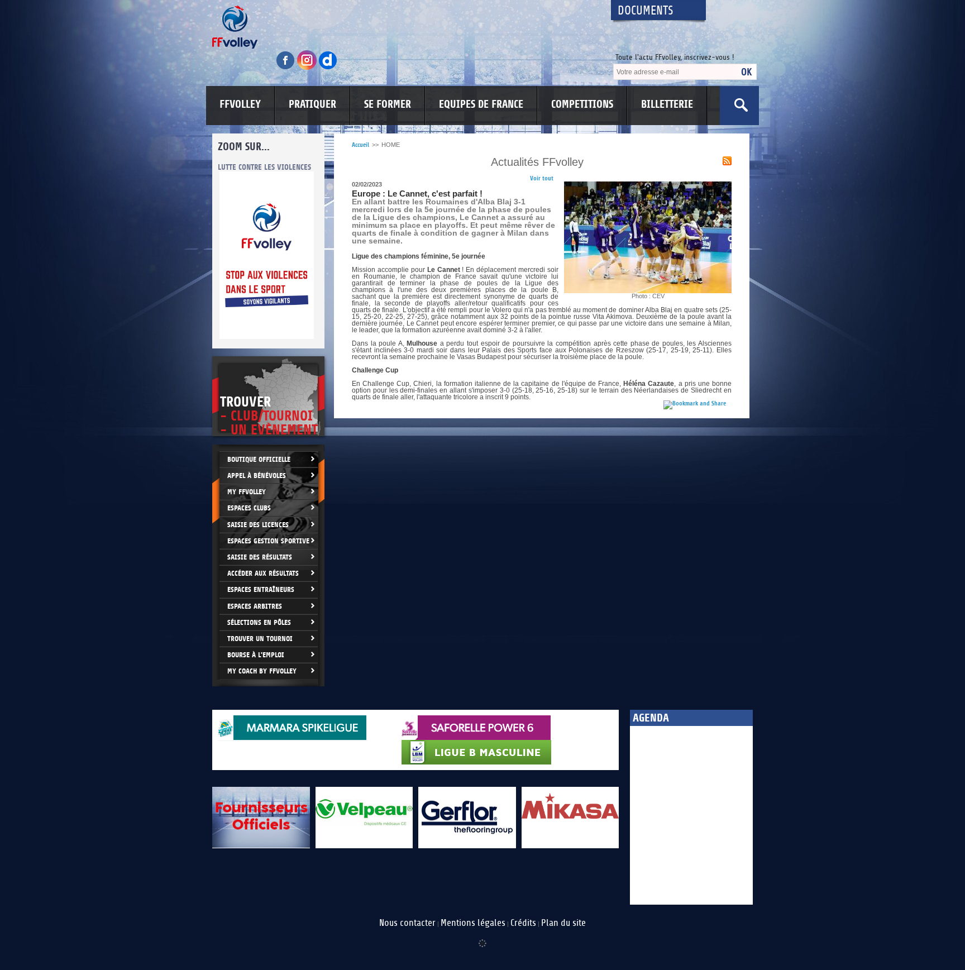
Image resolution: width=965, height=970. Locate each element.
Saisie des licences (258, 524)
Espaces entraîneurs (260, 589)
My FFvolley (246, 492)
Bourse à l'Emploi (255, 655)
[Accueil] (401, 27)
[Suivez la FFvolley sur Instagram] (307, 67)
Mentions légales (473, 923)
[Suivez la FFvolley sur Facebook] (286, 67)
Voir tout (541, 178)
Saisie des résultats (259, 557)
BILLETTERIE (667, 104)
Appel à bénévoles (256, 475)
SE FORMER (387, 104)
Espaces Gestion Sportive (268, 541)
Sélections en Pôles (259, 622)
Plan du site (563, 923)
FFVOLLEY (240, 104)
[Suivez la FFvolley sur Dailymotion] (328, 67)
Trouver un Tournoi (260, 638)
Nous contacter (407, 923)
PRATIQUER (312, 104)
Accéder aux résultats (263, 573)
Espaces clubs (249, 508)
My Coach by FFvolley (262, 671)
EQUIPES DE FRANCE (481, 104)
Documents (645, 11)
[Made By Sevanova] (482, 937)
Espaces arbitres (254, 606)
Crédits (523, 923)
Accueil (360, 145)
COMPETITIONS (582, 104)
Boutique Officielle (258, 459)
